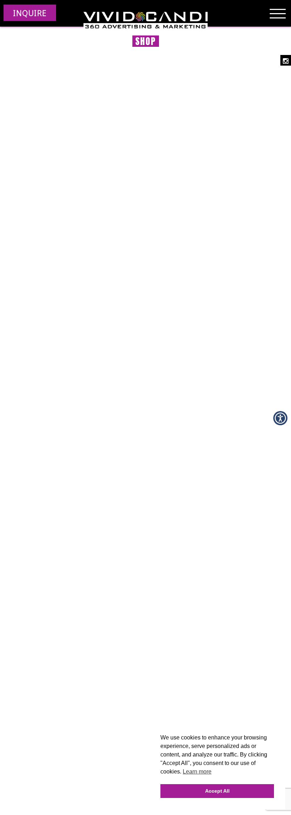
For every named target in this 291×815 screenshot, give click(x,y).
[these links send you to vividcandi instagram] (285, 60)
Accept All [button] (217, 791)
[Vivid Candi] (145, 21)
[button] (280, 418)
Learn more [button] (197, 772)
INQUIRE (29, 12)
